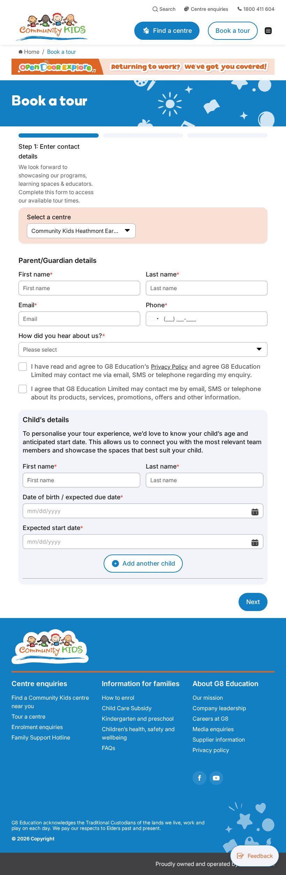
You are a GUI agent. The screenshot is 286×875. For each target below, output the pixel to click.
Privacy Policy (169, 366)
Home (31, 51)
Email (27, 305)
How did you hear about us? (61, 335)
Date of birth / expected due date (73, 497)
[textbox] (143, 349)
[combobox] (81, 230)
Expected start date (53, 527)
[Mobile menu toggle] (270, 30)
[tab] (58, 169)
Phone (156, 305)
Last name (162, 274)
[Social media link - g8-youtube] (216, 778)
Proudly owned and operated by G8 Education (215, 863)
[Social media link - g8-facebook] (199, 778)
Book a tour (61, 51)
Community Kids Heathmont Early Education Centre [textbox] (81, 230)
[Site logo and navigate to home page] (62, 26)
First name (35, 274)
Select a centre (49, 217)
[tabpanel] (143, 433)
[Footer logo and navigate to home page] (50, 645)
